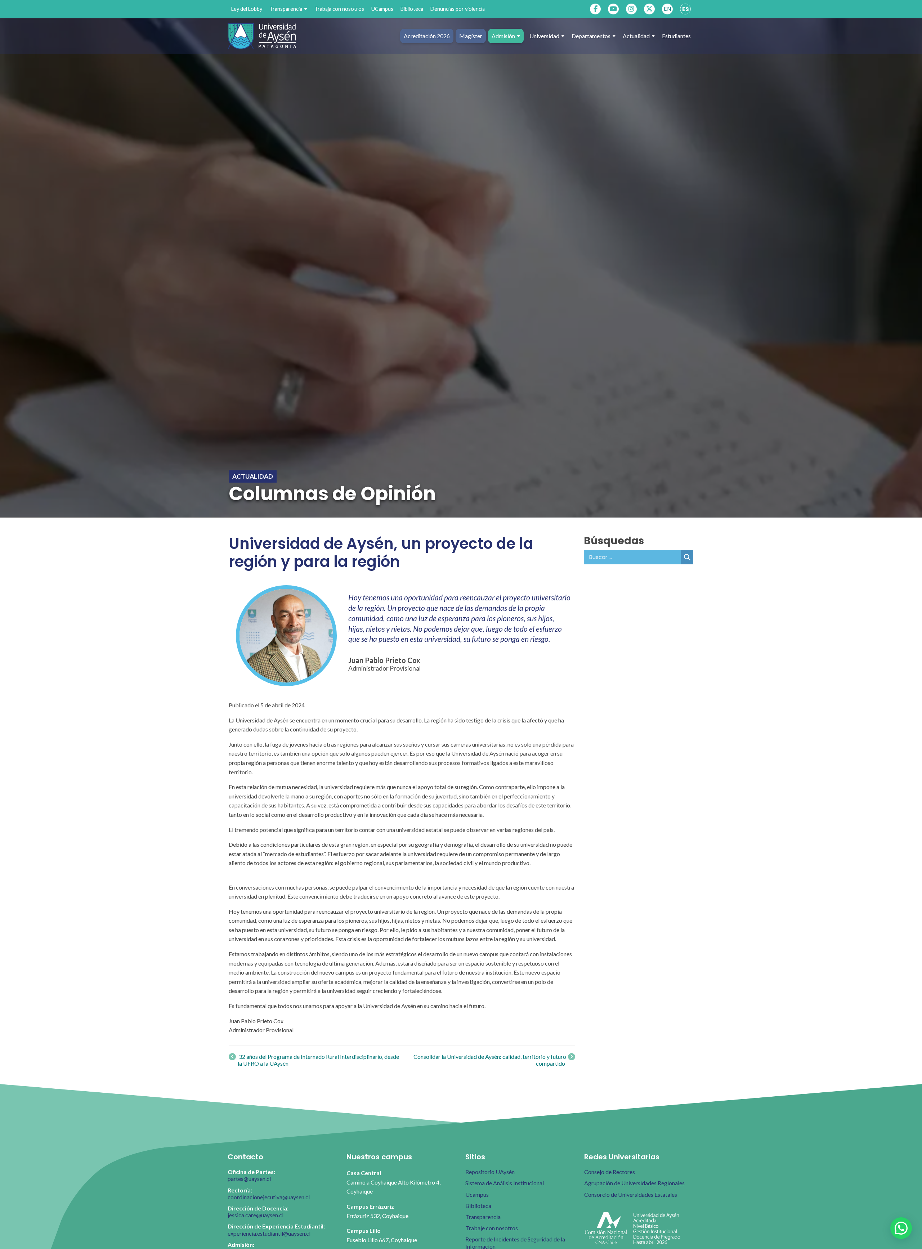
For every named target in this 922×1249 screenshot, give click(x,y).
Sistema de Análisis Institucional (504, 1182)
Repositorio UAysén (490, 1171)
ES (685, 9)
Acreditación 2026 (427, 35)
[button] (901, 1228)
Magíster (470, 35)
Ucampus (477, 1194)
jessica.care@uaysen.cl (255, 1215)
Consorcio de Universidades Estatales (630, 1194)
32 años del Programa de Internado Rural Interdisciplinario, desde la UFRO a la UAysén (318, 1060)
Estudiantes (676, 35)
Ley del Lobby (246, 9)
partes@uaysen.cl (249, 1178)
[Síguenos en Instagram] (631, 9)
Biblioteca (411, 9)
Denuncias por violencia (457, 9)
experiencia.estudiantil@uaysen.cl (269, 1233)
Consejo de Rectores (609, 1171)
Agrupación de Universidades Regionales (634, 1182)
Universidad (544, 35)
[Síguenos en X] (649, 9)
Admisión (503, 35)
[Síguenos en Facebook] (595, 9)
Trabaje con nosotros (491, 1228)
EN (667, 9)
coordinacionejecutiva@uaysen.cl (269, 1197)
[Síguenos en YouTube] (613, 9)
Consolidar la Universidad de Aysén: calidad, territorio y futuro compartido (489, 1060)
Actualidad (636, 35)
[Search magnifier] (687, 557)
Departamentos (591, 35)
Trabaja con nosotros (339, 9)
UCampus (382, 9)
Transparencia (285, 9)
